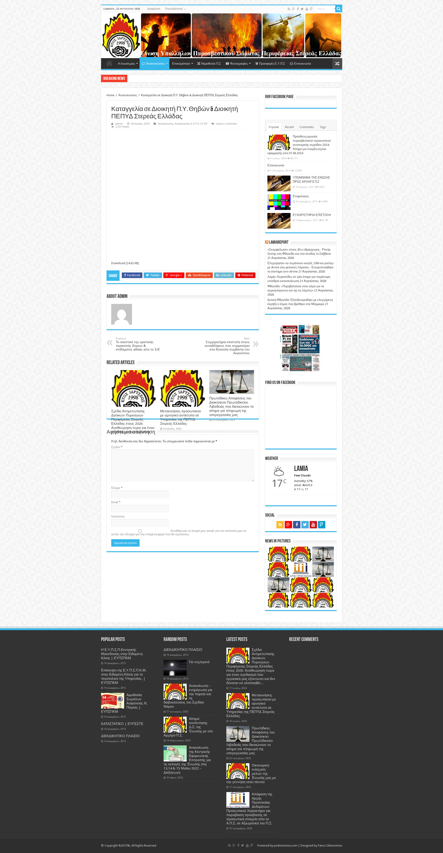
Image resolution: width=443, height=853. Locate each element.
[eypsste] (221, 35)
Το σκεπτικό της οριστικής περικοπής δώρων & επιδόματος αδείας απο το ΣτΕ (138, 344)
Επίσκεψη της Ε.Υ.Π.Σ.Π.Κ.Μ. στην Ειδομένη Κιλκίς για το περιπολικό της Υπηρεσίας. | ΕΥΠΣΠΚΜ (124, 676)
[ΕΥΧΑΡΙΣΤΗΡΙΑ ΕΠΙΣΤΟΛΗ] (278, 221)
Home (109, 63)
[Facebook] (297, 9)
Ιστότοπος (118, 516)
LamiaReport (278, 242)
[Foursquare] (311, 9)
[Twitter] (302, 9)
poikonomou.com (285, 845)
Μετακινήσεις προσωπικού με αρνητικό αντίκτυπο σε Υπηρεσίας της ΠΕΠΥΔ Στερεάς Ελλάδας (180, 417)
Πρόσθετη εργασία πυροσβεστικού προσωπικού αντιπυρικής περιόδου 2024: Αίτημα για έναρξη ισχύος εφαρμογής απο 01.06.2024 (299, 145)
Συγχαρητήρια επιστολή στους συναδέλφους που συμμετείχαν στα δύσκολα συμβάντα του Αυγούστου (227, 346)
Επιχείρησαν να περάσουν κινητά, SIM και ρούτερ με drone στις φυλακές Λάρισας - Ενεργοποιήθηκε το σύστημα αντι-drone (300, 267)
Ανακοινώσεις (155, 63)
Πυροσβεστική (174, 8)
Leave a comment (226, 123)
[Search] (338, 8)
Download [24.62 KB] (125, 263)
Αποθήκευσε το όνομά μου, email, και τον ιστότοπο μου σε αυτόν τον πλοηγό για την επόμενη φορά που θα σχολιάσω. (178, 532)
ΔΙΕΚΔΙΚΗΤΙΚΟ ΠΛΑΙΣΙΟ (120, 736)
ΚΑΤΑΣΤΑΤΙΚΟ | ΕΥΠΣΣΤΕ (122, 724)
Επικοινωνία (302, 63)
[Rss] (289, 9)
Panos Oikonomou (330, 845)
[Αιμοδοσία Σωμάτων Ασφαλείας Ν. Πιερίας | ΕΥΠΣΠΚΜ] (112, 701)
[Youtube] (307, 9)
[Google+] (294, 9)
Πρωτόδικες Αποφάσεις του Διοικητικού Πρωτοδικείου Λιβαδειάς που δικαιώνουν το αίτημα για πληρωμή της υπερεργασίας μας (231, 406)
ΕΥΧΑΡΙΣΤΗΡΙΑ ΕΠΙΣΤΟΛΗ (312, 215)
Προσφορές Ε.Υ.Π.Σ (272, 63)
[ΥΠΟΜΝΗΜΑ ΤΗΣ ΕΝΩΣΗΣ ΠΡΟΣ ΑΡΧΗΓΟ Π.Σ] (278, 183)
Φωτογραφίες (239, 63)
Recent (289, 127)
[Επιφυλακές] (278, 202)
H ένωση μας (126, 63)
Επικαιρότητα (181, 63)
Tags (323, 127)
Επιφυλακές (301, 196)
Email (115, 502)
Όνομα (117, 488)
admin (119, 123)
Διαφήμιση (153, 8)
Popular (274, 127)
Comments (306, 127)
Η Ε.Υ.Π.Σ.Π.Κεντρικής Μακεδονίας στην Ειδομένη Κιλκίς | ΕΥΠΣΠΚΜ (122, 654)
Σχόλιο (117, 447)
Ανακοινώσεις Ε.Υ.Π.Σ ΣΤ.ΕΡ (191, 123)
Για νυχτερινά (199, 662)
